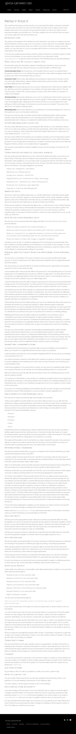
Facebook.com (12, 185)
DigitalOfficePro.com (14, 178)
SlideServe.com (12, 182)
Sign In (66, 10)
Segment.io (10, 188)
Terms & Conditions (32, 724)
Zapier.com (10, 169)
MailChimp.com (12, 172)
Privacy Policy (45, 724)
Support (21, 724)
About (31, 10)
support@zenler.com (12, 59)
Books (24, 10)
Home (9, 10)
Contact (37, 10)
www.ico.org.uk (22, 695)
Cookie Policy (25, 134)
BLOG (55, 10)
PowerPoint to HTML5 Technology (36, 178)
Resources (46, 10)
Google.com (11, 175)
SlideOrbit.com (25, 182)
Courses (16, 10)
